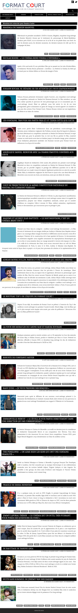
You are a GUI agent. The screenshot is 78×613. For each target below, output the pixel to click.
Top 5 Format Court (70, 322)
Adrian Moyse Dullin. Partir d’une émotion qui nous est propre (37, 259)
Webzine (23, 14)
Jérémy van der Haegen (58, 605)
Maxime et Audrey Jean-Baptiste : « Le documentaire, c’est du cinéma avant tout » (36, 219)
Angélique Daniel (51, 181)
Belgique (19, 605)
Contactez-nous (39, 610)
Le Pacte (36, 575)
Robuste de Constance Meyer (18, 357)
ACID (46, 53)
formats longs (65, 53)
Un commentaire (69, 581)
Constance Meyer (37, 384)
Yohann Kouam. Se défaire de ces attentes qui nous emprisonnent (39, 88)
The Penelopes (62, 480)
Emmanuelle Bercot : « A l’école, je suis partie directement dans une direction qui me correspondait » (37, 420)
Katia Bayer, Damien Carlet (50, 424)
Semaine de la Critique (69, 384)
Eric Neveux (43, 447)
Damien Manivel (54, 53)
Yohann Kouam (71, 116)
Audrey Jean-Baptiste (31, 255)
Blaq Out (17, 511)
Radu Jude (65, 414)
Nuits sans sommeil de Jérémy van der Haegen (28, 579)
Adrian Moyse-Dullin (37, 292)
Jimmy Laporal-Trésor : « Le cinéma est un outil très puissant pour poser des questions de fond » (36, 516)
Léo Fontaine (71, 148)
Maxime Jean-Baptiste (69, 255)
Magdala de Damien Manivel (18, 27)
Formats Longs (39, 14)
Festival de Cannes (50, 292)
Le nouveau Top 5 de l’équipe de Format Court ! (28, 296)
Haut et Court (71, 353)
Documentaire (43, 255)
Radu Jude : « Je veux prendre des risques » (26, 388)
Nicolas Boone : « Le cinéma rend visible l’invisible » (31, 58)
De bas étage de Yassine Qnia (18, 548)
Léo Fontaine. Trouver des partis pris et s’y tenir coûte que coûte (38, 120)
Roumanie (72, 414)
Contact (7, 18)
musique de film (70, 447)
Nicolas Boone (71, 84)
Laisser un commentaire (67, 30)
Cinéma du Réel (48, 84)
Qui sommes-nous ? (7, 14)
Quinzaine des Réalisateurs (52, 414)
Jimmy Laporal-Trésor (47, 544)
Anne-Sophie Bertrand (51, 390)
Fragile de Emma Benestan (17, 485)
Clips (36, 480)
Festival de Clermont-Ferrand (43, 116)
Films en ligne (70, 14)
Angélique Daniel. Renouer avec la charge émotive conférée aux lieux (38, 153)
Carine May (41, 353)
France (73, 53)
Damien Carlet (54, 30)
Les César (58, 255)
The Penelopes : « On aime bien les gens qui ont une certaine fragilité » (35, 453)
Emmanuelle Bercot (32, 447)
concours (24, 511)
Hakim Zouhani (61, 353)
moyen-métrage (71, 605)
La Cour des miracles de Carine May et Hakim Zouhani (32, 327)
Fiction (57, 84)
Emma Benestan (33, 511)
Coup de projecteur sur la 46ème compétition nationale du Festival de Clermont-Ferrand (35, 186)
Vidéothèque (71, 480)
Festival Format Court (54, 14)
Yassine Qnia (72, 575)
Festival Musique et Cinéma (56, 447)
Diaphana (47, 384)
